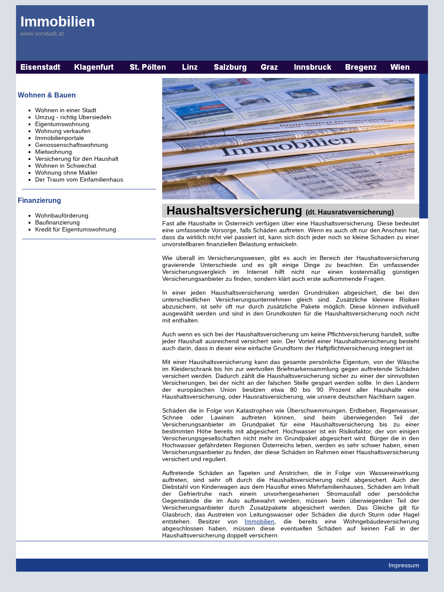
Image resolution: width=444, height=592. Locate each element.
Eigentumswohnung (62, 123)
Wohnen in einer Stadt (65, 110)
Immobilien (57, 21)
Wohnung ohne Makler (66, 172)
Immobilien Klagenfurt (95, 67)
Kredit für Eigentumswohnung (75, 229)
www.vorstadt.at (42, 33)
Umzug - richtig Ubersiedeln (73, 117)
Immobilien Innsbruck (312, 67)
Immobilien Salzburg (230, 67)
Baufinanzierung (57, 222)
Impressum (403, 565)
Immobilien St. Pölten (148, 67)
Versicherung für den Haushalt (76, 158)
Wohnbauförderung (61, 215)
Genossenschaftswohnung (71, 144)
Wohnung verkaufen (63, 130)
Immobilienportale (59, 137)
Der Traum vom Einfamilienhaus (79, 179)
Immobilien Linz (190, 67)
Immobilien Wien (400, 67)
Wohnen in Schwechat (65, 165)
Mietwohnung (53, 151)
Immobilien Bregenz (361, 67)
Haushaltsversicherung (280, 210)
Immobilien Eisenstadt (40, 67)
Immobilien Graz (270, 67)
